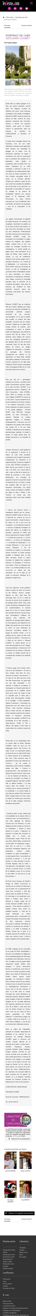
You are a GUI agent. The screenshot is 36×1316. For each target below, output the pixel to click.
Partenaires (6, 1279)
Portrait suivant (26, 25)
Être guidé (22, 1257)
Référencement (8, 1268)
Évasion (21, 1250)
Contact (5, 1286)
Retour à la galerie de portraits (20, 1213)
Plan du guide (7, 1284)
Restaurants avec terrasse (8, 1265)
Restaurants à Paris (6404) (9, 1251)
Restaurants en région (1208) (8, 1260)
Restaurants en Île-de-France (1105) (9, 1256)
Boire (21, 1255)
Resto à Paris (7, 1301)
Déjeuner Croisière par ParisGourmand (15, 1308)
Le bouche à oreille (9, 1306)
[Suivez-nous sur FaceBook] (9, 8)
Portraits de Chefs (8, 1288)
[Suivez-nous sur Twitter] (15, 8)
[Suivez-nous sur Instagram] (21, 8)
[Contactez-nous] (26, 8)
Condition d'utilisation (10, 1313)
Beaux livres (23, 1252)
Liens (4, 1281)
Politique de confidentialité (11, 1310)
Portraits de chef (21, 17)
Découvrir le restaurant (20, 1139)
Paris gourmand (8, 1304)
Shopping (22, 1248)
